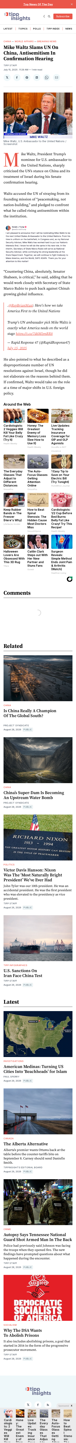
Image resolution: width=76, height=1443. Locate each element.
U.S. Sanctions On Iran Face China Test (23, 973)
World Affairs (24, 41)
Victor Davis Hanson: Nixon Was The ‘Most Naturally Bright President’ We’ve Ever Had (33, 875)
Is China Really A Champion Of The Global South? (30, 713)
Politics (9, 864)
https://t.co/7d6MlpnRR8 (34, 333)
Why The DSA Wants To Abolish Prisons (23, 1332)
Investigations (14, 1061)
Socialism (10, 1325)
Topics (22, 28)
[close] (72, 4)
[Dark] (44, 16)
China (7, 41)
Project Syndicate (16, 725)
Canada (9, 1138)
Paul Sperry (12, 1076)
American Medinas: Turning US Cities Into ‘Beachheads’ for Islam (35, 1069)
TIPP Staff (10, 65)
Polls (37, 28)
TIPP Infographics (15, 965)
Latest (8, 28)
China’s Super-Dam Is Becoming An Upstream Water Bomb (34, 795)
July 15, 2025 (17, 348)
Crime (7, 1229)
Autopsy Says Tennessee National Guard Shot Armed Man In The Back (38, 1237)
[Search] (49, 16)
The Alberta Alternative (26, 1144)
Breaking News (47, 41)
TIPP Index (53, 28)
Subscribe (63, 16)
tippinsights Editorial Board (23, 1167)
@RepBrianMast (20, 305)
